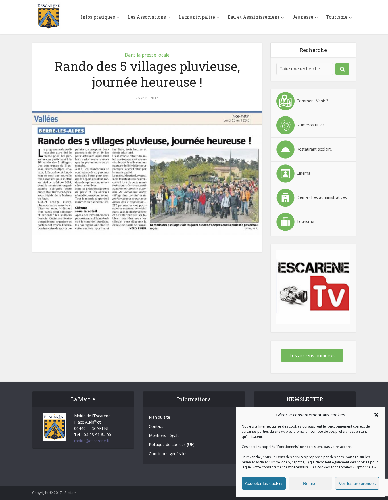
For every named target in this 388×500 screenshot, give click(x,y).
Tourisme (336, 17)
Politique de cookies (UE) (172, 444)
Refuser (310, 483)
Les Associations (147, 17)
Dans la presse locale (147, 55)
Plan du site (159, 417)
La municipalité (197, 17)
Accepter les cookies (264, 483)
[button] (376, 415)
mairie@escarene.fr (92, 440)
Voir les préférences (357, 483)
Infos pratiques (98, 17)
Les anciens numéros (312, 355)
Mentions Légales (165, 435)
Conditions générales (168, 453)
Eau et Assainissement (253, 17)
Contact (156, 426)
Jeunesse (302, 17)
